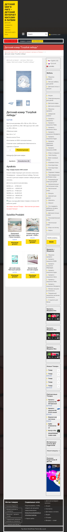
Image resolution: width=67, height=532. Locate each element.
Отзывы (48, 517)
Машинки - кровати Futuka (12, 515)
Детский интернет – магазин (16, 60)
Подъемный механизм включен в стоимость (53, 295)
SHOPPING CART (55, 34)
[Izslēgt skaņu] (58, 319)
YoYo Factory (52, 155)
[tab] (23, 34)
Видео (48, 514)
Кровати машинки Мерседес (50, 143)
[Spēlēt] (49, 319)
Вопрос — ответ (51, 520)
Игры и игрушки (53, 153)
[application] (53, 317)
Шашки (50, 203)
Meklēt (51, 242)
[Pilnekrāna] (59, 319)
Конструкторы (53, 165)
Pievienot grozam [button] (14, 243)
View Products (37, 41)
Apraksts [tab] (12, 161)
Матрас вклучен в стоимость (12, 510)
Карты (50, 230)
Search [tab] (46, 34)
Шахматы (51, 200)
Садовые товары (54, 172)
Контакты (49, 509)
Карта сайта (30, 518)
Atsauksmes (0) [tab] (23, 161)
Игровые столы (53, 162)
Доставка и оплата (52, 512)
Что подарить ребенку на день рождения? (52, 208)
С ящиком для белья (12, 524)
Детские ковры (19, 155)
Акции (50, 95)
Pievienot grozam (22, 150)
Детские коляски (54, 106)
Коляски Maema (11, 506)
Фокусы (51, 193)
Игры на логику (53, 227)
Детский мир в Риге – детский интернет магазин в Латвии (10, 12)
